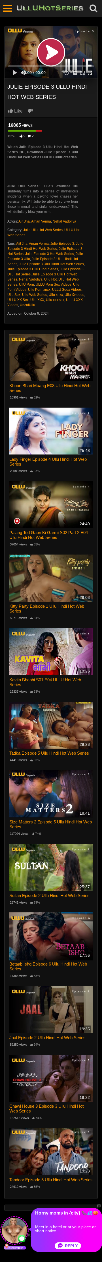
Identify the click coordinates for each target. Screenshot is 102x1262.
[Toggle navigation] (7, 8)
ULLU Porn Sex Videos (53, 285)
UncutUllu (27, 305)
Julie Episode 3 (62, 244)
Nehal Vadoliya (64, 221)
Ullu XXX (37, 300)
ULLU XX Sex (18, 300)
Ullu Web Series (34, 295)
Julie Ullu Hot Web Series (43, 230)
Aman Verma (41, 221)
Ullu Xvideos (74, 295)
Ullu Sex (13, 295)
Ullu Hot (50, 279)
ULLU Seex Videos (67, 290)
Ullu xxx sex (55, 300)
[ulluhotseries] (50, 8)
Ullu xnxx (56, 295)
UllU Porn (26, 285)
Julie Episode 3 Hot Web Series (49, 254)
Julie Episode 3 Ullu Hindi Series (32, 269)
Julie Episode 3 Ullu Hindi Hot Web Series (51, 264)
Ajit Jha (24, 221)
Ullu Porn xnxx (39, 290)
